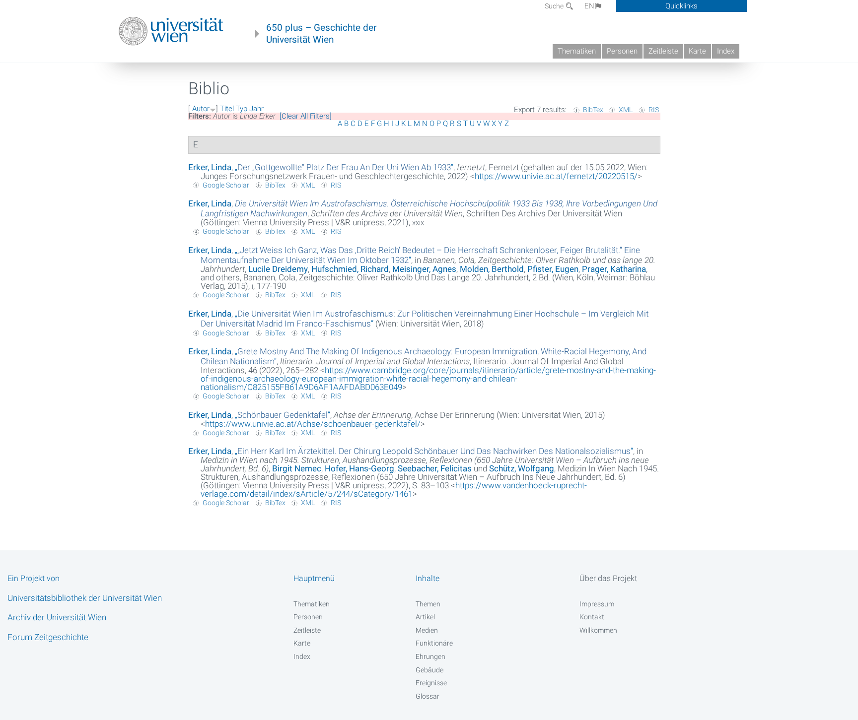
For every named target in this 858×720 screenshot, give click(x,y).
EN (589, 5)
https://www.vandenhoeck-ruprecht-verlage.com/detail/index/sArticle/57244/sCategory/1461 (394, 489)
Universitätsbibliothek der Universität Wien (84, 598)
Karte (697, 51)
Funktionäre (434, 643)
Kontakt (591, 617)
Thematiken (577, 51)
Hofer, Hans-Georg (359, 468)
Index (725, 51)
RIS (653, 110)
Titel (227, 108)
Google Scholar (226, 185)
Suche (555, 6)
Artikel (425, 617)
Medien (427, 630)
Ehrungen (430, 656)
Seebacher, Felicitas (435, 468)
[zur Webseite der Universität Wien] (171, 31)
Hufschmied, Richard (350, 269)
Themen (428, 604)
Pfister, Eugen (552, 269)
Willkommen (598, 630)
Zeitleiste (663, 51)
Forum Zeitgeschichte (47, 637)
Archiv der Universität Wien (56, 617)
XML (626, 110)
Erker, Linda (209, 167)
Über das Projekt (608, 578)
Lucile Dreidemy (278, 269)
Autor (201, 108)
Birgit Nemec (296, 468)
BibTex (593, 110)
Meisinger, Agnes (424, 269)
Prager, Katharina (614, 269)
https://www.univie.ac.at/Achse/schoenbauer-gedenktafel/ (313, 424)
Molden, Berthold (492, 269)
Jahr (256, 108)
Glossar (427, 696)
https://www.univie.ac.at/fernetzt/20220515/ (556, 176)
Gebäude (429, 670)
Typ (241, 108)
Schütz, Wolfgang (521, 468)
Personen (622, 51)
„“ (344, 167)
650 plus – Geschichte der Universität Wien (321, 33)
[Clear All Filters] (306, 116)
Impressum (596, 604)
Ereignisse (431, 683)
